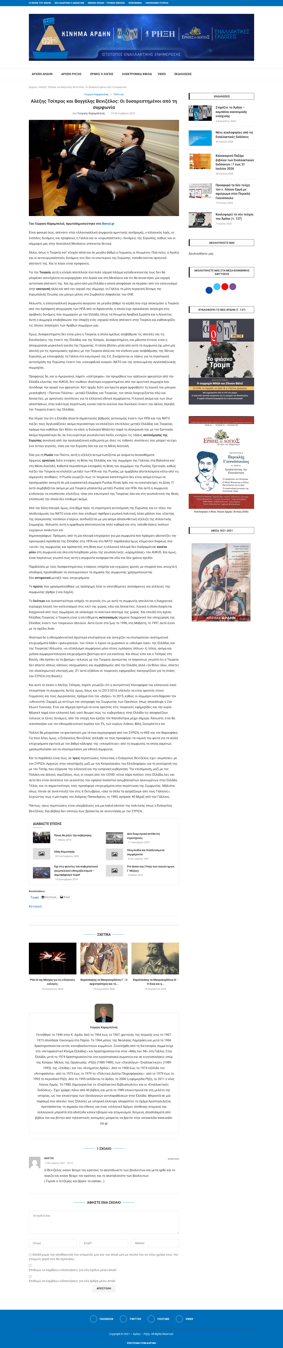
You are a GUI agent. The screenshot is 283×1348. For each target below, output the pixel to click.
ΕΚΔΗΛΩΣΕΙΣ (183, 74)
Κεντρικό (35, 906)
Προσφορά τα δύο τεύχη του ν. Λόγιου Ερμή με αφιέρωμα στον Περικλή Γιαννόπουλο (233, 191)
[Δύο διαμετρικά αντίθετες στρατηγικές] (114, 838)
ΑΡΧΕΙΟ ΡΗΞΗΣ (71, 74)
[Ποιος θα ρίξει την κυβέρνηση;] (41, 837)
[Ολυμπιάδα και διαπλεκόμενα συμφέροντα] (114, 854)
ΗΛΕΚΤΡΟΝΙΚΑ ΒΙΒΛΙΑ (137, 74)
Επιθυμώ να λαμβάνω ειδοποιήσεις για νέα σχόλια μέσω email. (73, 1270)
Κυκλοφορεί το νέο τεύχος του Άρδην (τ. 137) (235, 216)
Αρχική (33, 87)
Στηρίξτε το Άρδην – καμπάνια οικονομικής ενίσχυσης (231, 112)
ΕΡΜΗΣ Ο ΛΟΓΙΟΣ (101, 74)
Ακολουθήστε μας (201, 253)
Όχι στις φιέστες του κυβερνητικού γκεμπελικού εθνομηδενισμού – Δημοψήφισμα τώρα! (76, 870)
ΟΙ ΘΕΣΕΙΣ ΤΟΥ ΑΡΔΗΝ (40, 3)
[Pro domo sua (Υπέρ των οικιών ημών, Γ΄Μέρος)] (114, 870)
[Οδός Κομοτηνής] (41, 854)
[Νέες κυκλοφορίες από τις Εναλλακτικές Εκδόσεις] (200, 138)
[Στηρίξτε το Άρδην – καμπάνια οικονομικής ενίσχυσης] (200, 113)
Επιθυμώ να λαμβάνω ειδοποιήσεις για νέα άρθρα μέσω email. (72, 1281)
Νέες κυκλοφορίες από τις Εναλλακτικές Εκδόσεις (234, 135)
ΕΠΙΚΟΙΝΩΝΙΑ (135, 3)
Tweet (34, 897)
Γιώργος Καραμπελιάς (91, 113)
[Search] (252, 74)
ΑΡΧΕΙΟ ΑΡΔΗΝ (42, 74)
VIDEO (162, 74)
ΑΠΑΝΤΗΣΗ (173, 1159)
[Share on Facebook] (100, 920)
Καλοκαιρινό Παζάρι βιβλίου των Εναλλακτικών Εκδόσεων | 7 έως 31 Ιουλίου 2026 (235, 162)
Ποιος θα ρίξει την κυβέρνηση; (73, 835)
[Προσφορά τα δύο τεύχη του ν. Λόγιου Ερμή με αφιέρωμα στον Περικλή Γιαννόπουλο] (200, 191)
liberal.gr (107, 223)
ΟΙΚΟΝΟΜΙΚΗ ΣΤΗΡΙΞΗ (157, 3)
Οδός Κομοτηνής (64, 851)
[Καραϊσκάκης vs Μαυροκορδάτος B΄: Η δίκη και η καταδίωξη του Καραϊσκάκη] (155, 958)
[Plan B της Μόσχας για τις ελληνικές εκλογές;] (52, 958)
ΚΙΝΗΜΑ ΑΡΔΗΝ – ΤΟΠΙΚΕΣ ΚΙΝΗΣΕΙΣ (106, 3)
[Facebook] (246, 3)
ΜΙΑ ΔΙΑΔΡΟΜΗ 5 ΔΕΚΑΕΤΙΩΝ (69, 3)
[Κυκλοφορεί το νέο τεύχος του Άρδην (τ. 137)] (200, 220)
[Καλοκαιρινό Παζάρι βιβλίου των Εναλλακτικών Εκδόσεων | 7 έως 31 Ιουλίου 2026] (200, 161)
